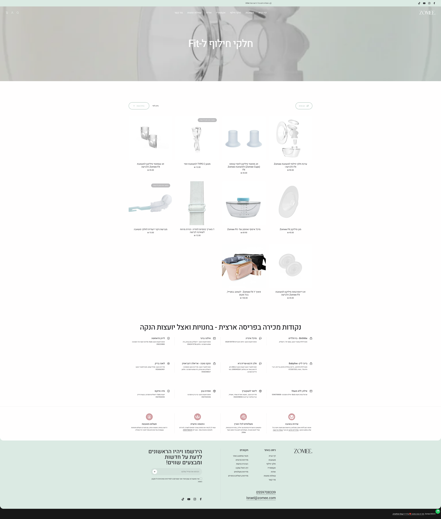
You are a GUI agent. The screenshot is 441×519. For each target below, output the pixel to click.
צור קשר (272, 480)
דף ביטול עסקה (242, 468)
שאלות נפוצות (270, 476)
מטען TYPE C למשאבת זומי (197, 164)
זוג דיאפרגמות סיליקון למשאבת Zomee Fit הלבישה (290, 293)
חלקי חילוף (271, 464)
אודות (273, 472)
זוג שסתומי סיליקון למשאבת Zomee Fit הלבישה (150, 165)
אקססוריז (272, 468)
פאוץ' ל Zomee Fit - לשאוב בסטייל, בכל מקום (244, 293)
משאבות (272, 460)
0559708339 (187, 430)
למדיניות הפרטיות (165, 479)
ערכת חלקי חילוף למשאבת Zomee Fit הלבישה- (290, 165)
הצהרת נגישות (242, 464)
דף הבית (272, 456)
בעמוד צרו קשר (278, 430)
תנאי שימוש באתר (240, 456)
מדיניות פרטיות (242, 460)
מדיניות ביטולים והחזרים (238, 476)
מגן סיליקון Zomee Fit (290, 229)
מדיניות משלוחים (241, 472)
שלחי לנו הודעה (293, 430)
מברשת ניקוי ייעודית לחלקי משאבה (150, 229)
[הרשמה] (155, 471)
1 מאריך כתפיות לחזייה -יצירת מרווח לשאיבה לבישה (197, 231)
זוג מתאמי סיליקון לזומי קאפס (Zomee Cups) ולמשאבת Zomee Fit (244, 166)
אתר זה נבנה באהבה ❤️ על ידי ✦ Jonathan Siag (408, 514)
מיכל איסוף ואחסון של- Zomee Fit (243, 229)
